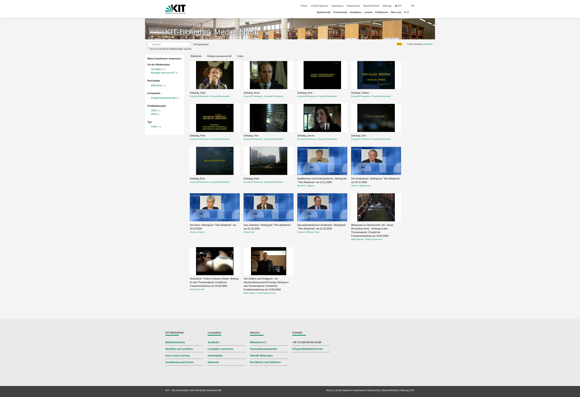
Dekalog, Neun (252, 93)
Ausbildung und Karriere (179, 362)
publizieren (428, 44)
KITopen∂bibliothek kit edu (307, 349)
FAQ (399, 44)
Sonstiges (156, 69)
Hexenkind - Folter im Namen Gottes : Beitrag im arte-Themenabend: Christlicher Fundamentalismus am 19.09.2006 (214, 282)
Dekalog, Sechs (305, 135)
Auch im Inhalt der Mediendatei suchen (171, 49)
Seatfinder (213, 342)
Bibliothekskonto (175, 342)
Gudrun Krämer (197, 232)
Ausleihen (356, 12)
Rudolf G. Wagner (305, 185)
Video (154, 126)
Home (304, 6)
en (413, 6)
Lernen (368, 12)
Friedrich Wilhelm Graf (308, 232)
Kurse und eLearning (177, 355)
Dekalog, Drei (358, 135)
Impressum (337, 6)
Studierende (324, 12)
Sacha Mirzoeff (197, 289)
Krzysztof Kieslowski (219, 96)
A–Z (406, 12)
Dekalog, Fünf (197, 135)
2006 (153, 114)
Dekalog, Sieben (360, 93)
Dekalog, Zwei (251, 178)
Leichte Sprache (319, 6)
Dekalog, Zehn (198, 93)
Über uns (396, 12)
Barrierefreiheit (371, 6)
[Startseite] (413, 12)
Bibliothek (156, 85)
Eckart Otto (249, 232)
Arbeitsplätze (215, 355)
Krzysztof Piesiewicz (199, 96)
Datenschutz (353, 6)
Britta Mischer (357, 239)
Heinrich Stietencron (361, 185)
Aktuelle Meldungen (261, 355)
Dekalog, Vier (251, 135)
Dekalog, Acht (304, 93)
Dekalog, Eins (197, 178)
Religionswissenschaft (163, 98)
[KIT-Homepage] (175, 9)
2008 (153, 110)
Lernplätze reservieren (220, 349)
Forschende (340, 12)
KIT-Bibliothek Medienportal (211, 32)
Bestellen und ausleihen (179, 349)
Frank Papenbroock (266, 293)
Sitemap (387, 6)
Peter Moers (249, 293)
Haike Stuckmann (373, 239)
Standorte (213, 362)
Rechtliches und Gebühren (265, 362)
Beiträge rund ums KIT (163, 72)
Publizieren (381, 12)
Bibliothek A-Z (258, 342)
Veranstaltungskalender (263, 349)
